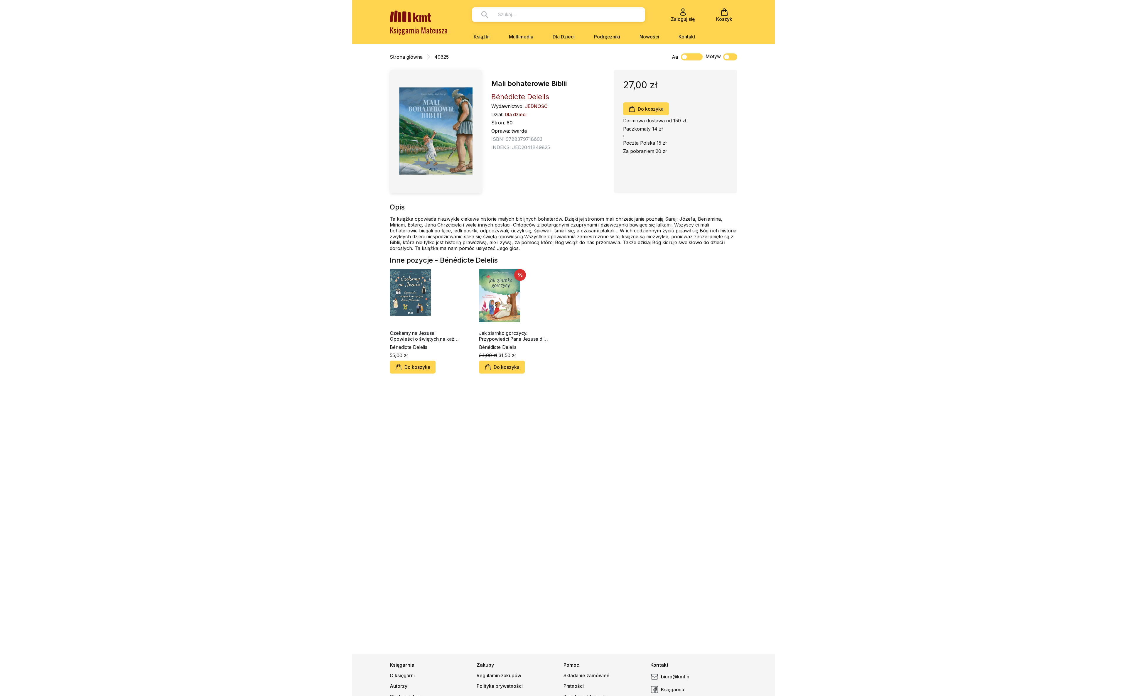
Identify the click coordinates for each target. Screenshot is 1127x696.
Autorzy (398, 686)
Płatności (574, 686)
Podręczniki (607, 37)
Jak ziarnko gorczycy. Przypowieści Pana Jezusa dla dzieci (512, 336)
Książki (482, 37)
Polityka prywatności (500, 686)
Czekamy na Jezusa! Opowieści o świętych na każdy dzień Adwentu (425, 336)
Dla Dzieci (564, 37)
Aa (675, 57)
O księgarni (402, 675)
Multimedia (521, 37)
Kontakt (687, 37)
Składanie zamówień (587, 675)
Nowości (649, 37)
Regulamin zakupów (499, 675)
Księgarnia (672, 689)
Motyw (713, 56)
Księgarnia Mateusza (419, 30)
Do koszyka (651, 109)
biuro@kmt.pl (676, 677)
